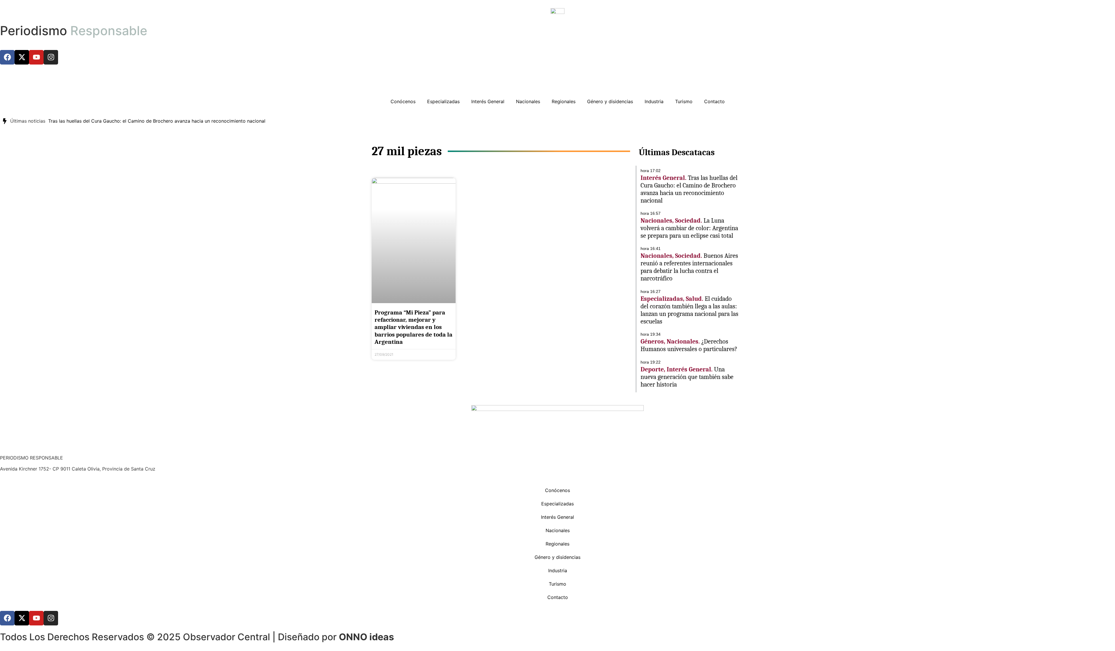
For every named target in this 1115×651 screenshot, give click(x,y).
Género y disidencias (610, 101)
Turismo (684, 101)
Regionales (564, 101)
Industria (654, 101)
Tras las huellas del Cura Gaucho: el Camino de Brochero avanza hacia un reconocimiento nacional (156, 121)
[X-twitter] (22, 57)
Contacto (714, 101)
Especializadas (443, 101)
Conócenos (403, 101)
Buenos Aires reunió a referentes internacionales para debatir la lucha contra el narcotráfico (689, 267)
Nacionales (528, 101)
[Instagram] (51, 57)
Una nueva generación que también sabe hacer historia (687, 377)
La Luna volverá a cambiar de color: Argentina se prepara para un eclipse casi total (689, 228)
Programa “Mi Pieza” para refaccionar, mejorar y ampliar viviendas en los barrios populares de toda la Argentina (413, 327)
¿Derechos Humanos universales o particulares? (689, 345)
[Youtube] (36, 57)
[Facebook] (7, 57)
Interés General (487, 101)
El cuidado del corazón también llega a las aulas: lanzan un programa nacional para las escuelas (689, 310)
